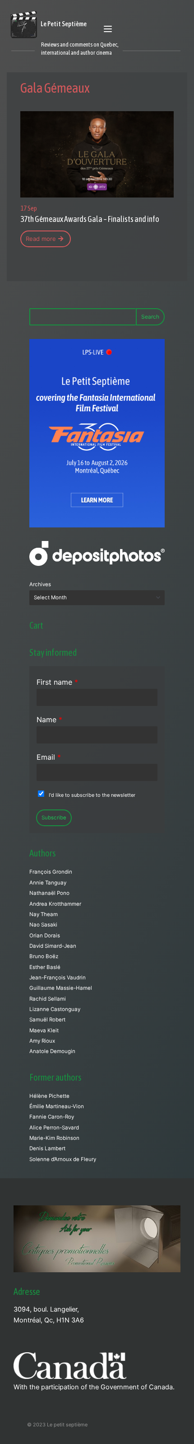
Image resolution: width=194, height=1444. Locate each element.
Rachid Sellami (47, 999)
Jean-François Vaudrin (57, 977)
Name (49, 719)
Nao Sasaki (43, 925)
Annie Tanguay (47, 883)
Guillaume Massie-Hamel (60, 988)
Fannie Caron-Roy (51, 1117)
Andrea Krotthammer (55, 904)
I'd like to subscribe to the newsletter (92, 795)
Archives (40, 584)
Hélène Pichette (49, 1096)
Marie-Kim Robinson (54, 1138)
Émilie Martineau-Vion (56, 1106)
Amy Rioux (42, 1041)
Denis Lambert (47, 1148)
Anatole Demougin (52, 1051)
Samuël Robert (47, 1019)
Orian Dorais (44, 935)
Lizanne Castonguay (54, 1009)
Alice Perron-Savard (54, 1127)
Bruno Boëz (43, 956)
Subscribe (54, 817)
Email (49, 757)
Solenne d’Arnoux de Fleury (62, 1159)
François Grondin (50, 872)
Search (150, 316)
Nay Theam (43, 914)
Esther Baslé (44, 967)
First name (57, 682)
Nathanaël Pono (49, 893)
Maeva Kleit (44, 1030)
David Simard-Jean (52, 946)
